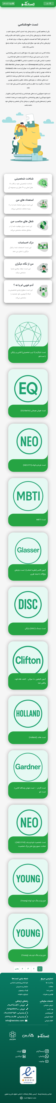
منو (47, 3)
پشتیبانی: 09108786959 (14, 1013)
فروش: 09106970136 (16, 1005)
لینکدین (18, 1056)
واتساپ (42, 1056)
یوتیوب (42, 1061)
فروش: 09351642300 (15, 1009)
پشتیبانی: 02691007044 (15, 1016)
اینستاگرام (40, 1051)
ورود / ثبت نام (7, 3)
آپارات (19, 1051)
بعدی (17, 968)
